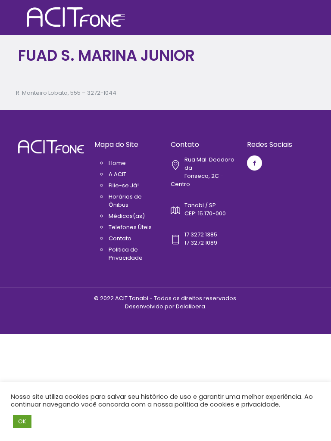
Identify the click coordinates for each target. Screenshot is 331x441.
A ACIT (117, 174)
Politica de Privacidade (126, 253)
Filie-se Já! (124, 185)
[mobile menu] (120, 17)
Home (117, 163)
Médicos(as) (127, 216)
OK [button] (22, 421)
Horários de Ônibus (125, 201)
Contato (120, 238)
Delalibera (190, 306)
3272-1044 (101, 93)
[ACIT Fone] (74, 17)
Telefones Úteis (130, 227)
